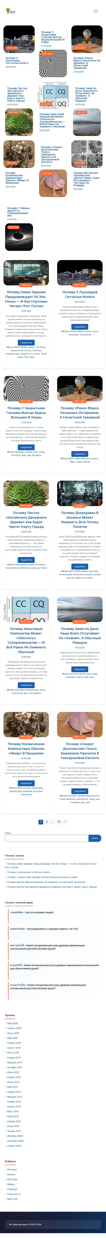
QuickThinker (17, 928)
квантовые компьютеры (26, 689)
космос (88, 331)
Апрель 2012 (14, 1121)
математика (23, 568)
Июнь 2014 (13, 1082)
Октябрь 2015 (14, 1067)
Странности (14, 1194)
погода (27, 350)
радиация (27, 791)
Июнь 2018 (13, 1052)
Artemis (72, 331)
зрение (29, 452)
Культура (12, 1179)
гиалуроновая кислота (88, 795)
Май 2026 (12, 1023)
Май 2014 (12, 1087)
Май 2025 (12, 1038)
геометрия (11, 568)
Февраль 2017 (14, 1062)
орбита (79, 577)
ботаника (40, 564)
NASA (17, 347)
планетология (83, 461)
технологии (85, 334)
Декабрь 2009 (15, 1136)
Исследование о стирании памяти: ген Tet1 (53, 928)
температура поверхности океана (23, 353)
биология (74, 673)
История (12, 1169)
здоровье (19, 452)
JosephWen (16, 912)
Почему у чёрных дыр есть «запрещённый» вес (18, 212)
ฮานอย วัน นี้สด (17, 985)
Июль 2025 (13, 1033)
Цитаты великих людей (39, 912)
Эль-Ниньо (29, 357)
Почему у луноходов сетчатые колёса (17, 60)
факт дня (26, 455)
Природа (26, 285)
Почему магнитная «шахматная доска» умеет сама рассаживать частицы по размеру (86, 179)
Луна (95, 331)
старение (75, 802)
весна (82, 673)
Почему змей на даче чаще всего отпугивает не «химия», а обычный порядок (86, 94)
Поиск (8, 833)
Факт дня (11, 48)
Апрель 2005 (14, 1145)
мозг (36, 452)
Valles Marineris (82, 458)
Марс (72, 461)
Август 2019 (14, 1047)
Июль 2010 (13, 1126)
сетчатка (16, 455)
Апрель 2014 (14, 1091)
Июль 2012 (13, 1116)
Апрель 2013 (14, 1106)
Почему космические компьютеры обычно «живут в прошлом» (17, 177)
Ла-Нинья (40, 347)
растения (42, 568)
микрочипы (37, 788)
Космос (79, 506)
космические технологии (71, 574)
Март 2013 (13, 1111)
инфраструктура (89, 571)
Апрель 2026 (14, 1028)
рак (97, 799)
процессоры (15, 791)
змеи (94, 673)
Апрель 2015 (14, 1077)
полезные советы (74, 677)
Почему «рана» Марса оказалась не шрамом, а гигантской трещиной (87, 63)
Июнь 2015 (13, 1072)
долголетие (82, 799)
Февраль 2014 (14, 1096)
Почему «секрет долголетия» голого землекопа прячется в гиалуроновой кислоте (52, 154)
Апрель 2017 (14, 1057)
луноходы (73, 334)
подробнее (26, 342)
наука (42, 452)
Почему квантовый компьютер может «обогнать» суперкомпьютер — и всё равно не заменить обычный (52, 120)
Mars (71, 571)
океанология (17, 350)
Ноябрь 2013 (14, 1101)
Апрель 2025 (14, 1043)
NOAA (23, 347)
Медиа (11, 1184)
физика (37, 693)
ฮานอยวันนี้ (15, 965)
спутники (36, 350)
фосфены (36, 455)
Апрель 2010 (14, 1131)
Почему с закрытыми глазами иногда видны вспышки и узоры (52, 37)
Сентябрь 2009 (15, 1140)
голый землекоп (67, 799)
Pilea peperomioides (24, 564)
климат (31, 347)
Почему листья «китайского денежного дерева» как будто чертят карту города (17, 94)
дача (89, 673)
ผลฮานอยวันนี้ (17, 945)
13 (59, 821)
